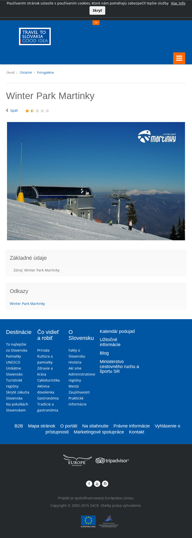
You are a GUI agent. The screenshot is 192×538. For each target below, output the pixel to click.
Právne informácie (132, 425)
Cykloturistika (48, 380)
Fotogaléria (45, 72)
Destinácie (19, 332)
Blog (104, 353)
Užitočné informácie (110, 342)
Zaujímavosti (79, 392)
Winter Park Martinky (27, 303)
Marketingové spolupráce (99, 431)
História (75, 362)
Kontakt (136, 431)
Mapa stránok (41, 425)
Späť (14, 110)
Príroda (43, 350)
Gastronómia (48, 398)
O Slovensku (81, 335)
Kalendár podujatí (117, 331)
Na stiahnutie (95, 425)
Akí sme (75, 368)
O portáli (68, 425)
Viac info (178, 3)
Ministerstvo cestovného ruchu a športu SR (119, 366)
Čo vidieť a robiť (48, 335)
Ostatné (26, 72)
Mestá (73, 386)
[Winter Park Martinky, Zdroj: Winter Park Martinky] (96, 181)
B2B (18, 425)
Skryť (97, 10)
